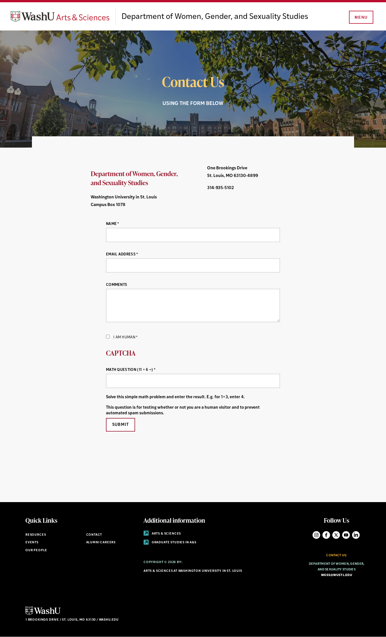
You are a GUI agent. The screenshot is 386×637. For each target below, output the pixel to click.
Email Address (121, 254)
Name (111, 224)
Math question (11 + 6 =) (129, 370)
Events (31, 542)
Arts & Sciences (166, 533)
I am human (124, 337)
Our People (36, 550)
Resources (35, 535)
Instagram (316, 535)
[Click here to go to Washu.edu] (42, 614)
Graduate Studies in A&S (173, 542)
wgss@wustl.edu (336, 575)
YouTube (346, 535)
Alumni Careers (101, 542)
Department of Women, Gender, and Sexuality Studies (215, 17)
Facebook (326, 535)
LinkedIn (356, 535)
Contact (94, 535)
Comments (116, 285)
